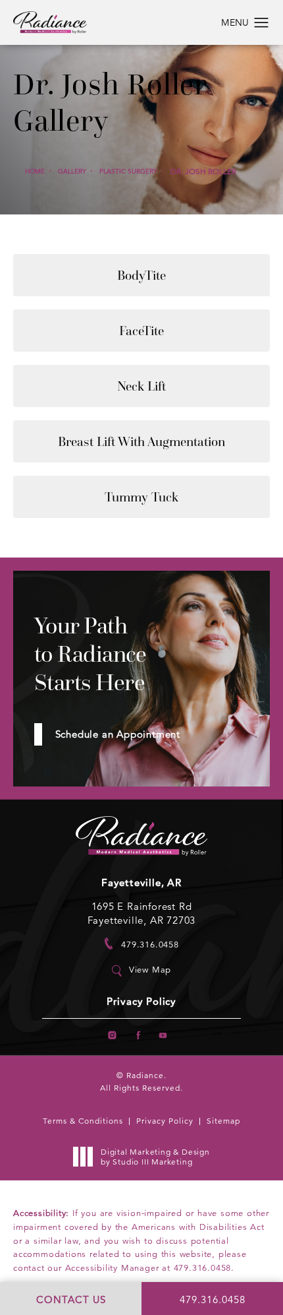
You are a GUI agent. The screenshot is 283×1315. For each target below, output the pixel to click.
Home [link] (35, 171)
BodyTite (141, 275)
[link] (141, 944)
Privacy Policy (141, 1002)
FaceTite (141, 330)
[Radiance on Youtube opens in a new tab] (162, 1034)
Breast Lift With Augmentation (141, 441)
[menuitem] (112, 1034)
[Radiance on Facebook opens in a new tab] (137, 1034)
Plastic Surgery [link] (128, 171)
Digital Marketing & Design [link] (155, 1157)
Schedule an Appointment (117, 734)
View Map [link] (150, 970)
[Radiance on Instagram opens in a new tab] (112, 1034)
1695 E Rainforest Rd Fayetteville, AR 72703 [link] (142, 913)
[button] (262, 23)
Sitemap (223, 1121)
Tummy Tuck (141, 497)
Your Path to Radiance (90, 654)
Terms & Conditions (83, 1121)
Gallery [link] (72, 171)
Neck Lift (141, 386)
